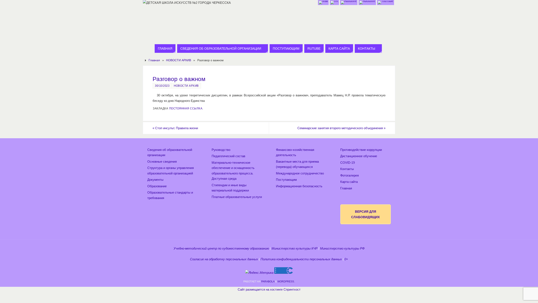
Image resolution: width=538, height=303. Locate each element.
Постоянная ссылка (186, 108)
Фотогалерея (349, 175)
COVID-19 (347, 162)
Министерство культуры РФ (342, 248)
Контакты (347, 169)
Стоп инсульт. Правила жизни (175, 128)
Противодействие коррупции (361, 150)
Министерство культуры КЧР (295, 248)
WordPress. (286, 281)
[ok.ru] (348, 2)
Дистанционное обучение (358, 156)
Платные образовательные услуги (237, 197)
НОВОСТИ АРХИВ (178, 60)
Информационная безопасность (299, 186)
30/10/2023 (162, 85)
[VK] (334, 2)
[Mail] (323, 2)
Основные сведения (162, 161)
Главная (154, 60)
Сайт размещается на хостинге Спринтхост (269, 289)
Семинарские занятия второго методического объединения (341, 128)
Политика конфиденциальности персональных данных (301, 259)
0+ (346, 259)
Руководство (221, 150)
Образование (157, 186)
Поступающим (286, 179)
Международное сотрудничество (300, 173)
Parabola (267, 281)
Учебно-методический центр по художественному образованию (221, 248)
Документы (155, 179)
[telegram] (367, 2)
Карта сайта (349, 181)
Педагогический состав (228, 156)
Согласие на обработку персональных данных (224, 259)
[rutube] (385, 2)
